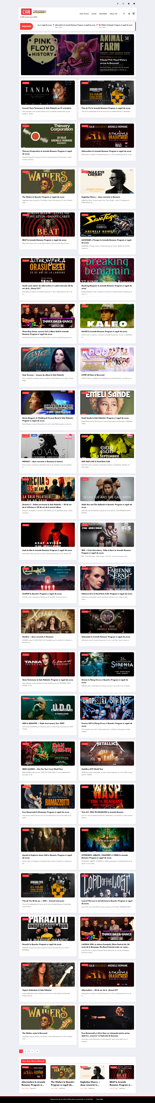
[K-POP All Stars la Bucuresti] (107, 359)
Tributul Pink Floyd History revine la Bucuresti (113, 61)
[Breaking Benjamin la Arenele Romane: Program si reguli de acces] (107, 270)
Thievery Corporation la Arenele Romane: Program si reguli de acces (47, 152)
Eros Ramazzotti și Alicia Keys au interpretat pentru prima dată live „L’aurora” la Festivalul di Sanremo (106, 1034)
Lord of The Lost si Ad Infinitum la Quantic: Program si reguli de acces (107, 902)
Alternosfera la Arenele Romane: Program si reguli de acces (106, 151)
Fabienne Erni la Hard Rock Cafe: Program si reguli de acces (107, 593)
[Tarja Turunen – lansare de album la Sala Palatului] (48, 359)
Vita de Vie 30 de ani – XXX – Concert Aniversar (43, 901)
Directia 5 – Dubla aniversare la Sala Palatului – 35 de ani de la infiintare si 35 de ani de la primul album (47, 506)
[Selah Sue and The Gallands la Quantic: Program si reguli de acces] (107, 489)
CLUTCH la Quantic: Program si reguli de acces (42, 593)
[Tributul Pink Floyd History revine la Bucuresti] (77, 54)
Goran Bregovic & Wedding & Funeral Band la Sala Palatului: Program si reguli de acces (47, 419)
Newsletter (103, 13)
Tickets (93, 13)
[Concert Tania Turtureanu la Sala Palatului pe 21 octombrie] (48, 92)
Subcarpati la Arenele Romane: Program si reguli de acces (106, 637)
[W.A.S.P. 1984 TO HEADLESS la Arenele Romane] (107, 796)
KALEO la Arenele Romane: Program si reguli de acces (104, 331)
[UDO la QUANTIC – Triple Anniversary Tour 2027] (48, 708)
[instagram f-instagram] (123, 3)
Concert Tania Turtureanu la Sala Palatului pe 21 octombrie (46, 108)
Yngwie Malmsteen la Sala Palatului (36, 990)
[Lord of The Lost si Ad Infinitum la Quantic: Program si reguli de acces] (107, 885)
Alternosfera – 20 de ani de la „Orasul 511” (100, 990)
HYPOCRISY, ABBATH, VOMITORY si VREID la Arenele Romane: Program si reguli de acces (105, 856)
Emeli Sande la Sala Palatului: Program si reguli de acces (105, 418)
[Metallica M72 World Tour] (107, 753)
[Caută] (124, 14)
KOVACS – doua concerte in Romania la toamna (42, 461)
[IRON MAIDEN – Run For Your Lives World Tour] (48, 753)
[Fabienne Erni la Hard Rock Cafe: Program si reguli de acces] (107, 578)
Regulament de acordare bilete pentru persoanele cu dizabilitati (71, 1099)
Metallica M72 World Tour (92, 769)
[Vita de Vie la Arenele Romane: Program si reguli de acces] (107, 92)
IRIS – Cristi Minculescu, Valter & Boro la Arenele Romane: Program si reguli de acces (106, 551)
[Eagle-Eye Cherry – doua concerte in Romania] (107, 181)
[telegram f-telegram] (129, 3)
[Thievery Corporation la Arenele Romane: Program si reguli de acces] (48, 135)
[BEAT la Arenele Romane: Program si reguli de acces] (48, 224)
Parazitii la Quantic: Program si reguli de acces (41, 944)
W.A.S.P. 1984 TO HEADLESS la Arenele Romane (102, 812)
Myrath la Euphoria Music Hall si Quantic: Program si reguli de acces (47, 856)
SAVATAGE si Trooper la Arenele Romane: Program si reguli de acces (100, 25)
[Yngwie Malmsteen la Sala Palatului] (48, 974)
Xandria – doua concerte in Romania (37, 637)
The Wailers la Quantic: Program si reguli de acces (43, 197)
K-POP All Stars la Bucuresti (93, 375)
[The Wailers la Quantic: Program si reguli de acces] (48, 181)
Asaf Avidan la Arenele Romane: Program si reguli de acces (47, 550)
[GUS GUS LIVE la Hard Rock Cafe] (107, 446)
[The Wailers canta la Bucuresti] (48, 1017)
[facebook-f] (118, 3)
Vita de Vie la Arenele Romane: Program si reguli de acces (106, 108)
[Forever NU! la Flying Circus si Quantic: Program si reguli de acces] (107, 708)
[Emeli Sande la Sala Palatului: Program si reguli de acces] (107, 402)
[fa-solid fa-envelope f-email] (134, 3)
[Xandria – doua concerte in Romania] (48, 621)
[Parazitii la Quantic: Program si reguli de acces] (48, 929)
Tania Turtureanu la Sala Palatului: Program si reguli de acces (47, 680)
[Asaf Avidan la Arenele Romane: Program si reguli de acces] (48, 535)
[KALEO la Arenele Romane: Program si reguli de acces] (107, 316)
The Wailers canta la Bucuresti (34, 1033)
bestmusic (33, 1088)
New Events (84, 13)
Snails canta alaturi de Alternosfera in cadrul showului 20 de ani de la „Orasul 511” (47, 287)
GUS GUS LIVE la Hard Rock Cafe (96, 461)
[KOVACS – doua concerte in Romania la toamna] (48, 446)
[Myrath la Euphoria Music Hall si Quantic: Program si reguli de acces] (48, 839)
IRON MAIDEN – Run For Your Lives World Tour (42, 769)
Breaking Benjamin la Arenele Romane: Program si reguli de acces (107, 287)
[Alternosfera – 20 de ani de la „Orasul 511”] (107, 974)
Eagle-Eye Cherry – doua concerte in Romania (101, 197)
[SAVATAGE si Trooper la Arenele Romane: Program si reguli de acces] (107, 224)
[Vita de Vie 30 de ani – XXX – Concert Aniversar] (48, 885)
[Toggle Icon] (133, 13)
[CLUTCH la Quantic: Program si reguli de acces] (48, 578)
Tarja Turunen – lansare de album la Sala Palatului (43, 375)
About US (113, 13)
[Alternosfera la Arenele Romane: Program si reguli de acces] (107, 135)
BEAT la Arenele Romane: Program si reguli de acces (56, 25)
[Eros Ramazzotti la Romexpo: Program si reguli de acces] (48, 796)
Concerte (102, 56)
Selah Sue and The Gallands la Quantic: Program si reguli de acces (107, 506)
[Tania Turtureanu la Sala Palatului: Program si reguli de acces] (48, 664)
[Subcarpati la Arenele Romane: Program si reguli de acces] (107, 621)
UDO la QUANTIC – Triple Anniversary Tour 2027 (43, 723)
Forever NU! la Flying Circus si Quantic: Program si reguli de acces (107, 724)
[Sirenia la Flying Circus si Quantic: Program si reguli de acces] (107, 664)
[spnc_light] (129, 13)
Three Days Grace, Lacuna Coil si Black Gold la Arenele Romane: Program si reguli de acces (45, 332)
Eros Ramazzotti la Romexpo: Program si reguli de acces (45, 812)
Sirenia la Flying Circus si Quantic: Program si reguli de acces (105, 681)
